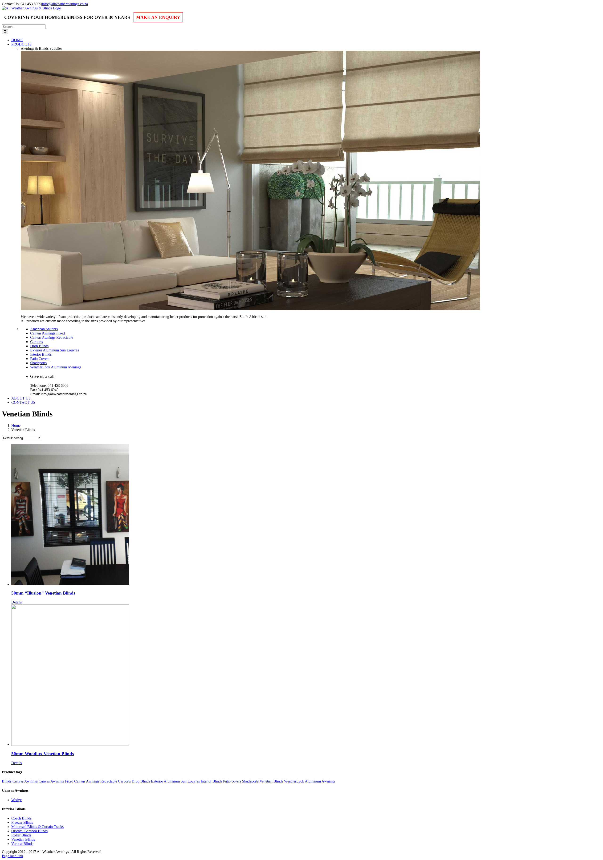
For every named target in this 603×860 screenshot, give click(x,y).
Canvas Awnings (25, 781)
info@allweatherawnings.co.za (65, 4)
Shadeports (250, 781)
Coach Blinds (21, 818)
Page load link (12, 856)
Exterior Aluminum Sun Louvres (175, 781)
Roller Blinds (21, 835)
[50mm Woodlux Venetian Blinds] (306, 675)
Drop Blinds (141, 781)
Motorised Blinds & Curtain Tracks (37, 827)
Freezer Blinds (22, 822)
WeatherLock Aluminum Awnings (309, 781)
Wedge (16, 800)
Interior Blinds (211, 781)
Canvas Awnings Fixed (56, 781)
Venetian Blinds (271, 781)
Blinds (7, 781)
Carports (124, 781)
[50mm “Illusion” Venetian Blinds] (306, 515)
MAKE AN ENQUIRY (158, 17)
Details (16, 602)
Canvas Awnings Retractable (95, 781)
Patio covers (232, 781)
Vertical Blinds (22, 844)
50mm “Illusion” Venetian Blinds (43, 593)
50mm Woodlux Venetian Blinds (42, 753)
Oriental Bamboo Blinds (29, 831)
